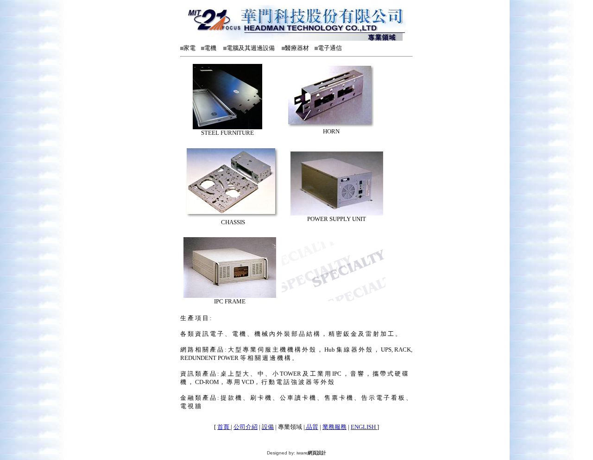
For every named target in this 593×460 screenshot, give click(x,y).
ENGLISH (364, 426)
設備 (268, 426)
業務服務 (334, 426)
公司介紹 (245, 426)
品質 (311, 426)
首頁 (224, 426)
